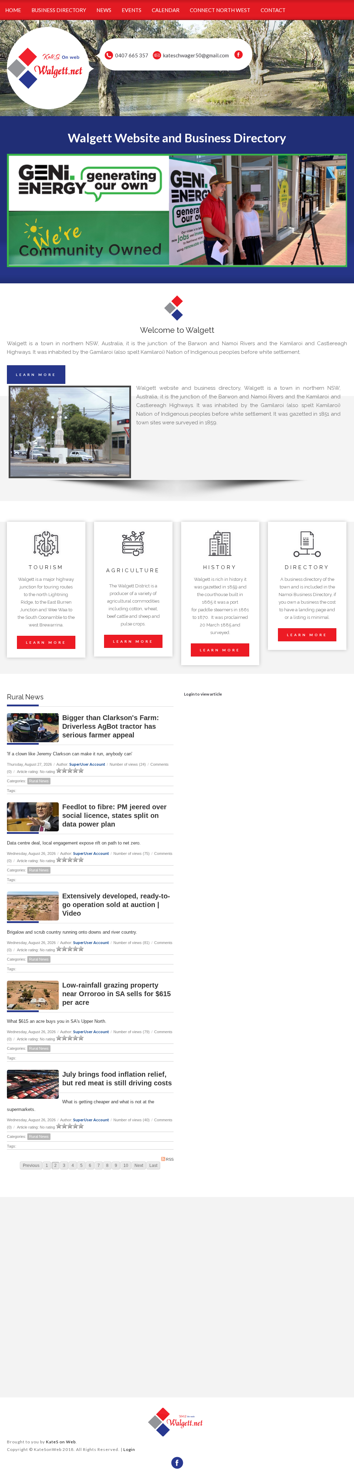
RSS (170, 1159)
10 (125, 1165)
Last (153, 1165)
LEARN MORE (36, 374)
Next (138, 1165)
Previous (31, 1165)
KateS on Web (61, 1441)
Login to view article (203, 694)
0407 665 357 (131, 55)
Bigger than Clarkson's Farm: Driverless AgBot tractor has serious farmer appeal (110, 726)
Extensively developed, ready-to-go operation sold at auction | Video (116, 904)
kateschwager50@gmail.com (196, 55)
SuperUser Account (87, 764)
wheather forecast (90, 1383)
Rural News (39, 781)
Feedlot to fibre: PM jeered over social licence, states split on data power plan (114, 815)
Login (129, 1449)
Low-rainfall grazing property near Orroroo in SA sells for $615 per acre (116, 993)
